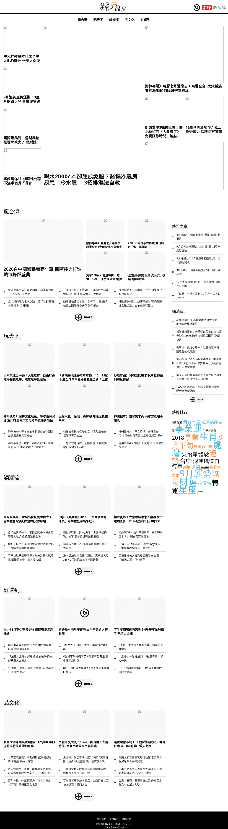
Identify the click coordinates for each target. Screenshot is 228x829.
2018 (178, 437)
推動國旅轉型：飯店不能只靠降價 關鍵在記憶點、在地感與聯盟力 (140, 303)
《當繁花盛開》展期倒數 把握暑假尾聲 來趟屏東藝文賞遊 (29, 759)
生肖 (208, 436)
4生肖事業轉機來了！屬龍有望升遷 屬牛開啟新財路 (85, 658)
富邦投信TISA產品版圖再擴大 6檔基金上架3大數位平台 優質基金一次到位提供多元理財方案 (198, 363)
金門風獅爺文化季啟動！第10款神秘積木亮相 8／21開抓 (31, 303)
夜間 (197, 446)
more (88, 317)
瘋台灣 (82, 20)
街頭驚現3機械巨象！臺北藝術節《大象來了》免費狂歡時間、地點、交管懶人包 (164, 134)
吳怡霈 (190, 454)
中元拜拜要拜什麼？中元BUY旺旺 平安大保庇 (22, 58)
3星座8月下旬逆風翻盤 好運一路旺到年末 (198, 272)
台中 (186, 460)
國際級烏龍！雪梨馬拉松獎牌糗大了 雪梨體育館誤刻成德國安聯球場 (22, 142)
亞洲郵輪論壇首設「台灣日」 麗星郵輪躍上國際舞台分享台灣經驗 (85, 303)
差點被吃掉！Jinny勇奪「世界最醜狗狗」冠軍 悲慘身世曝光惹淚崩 (85, 534)
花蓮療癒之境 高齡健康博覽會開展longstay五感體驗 (196, 322)
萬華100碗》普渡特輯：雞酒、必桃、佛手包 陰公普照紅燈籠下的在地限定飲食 (105, 279)
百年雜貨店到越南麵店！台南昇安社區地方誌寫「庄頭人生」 (86, 782)
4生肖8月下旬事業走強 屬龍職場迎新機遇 (28, 631)
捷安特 (205, 483)
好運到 (145, 20)
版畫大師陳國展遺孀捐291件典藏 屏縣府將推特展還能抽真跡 (29, 744)
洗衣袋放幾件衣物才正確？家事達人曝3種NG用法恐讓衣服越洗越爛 (86, 557)
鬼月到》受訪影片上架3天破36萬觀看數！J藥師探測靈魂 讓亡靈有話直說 (85, 759)
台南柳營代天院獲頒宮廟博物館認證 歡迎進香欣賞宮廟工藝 (84, 771)
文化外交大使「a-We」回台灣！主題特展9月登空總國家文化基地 (83, 744)
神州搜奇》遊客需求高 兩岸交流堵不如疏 (138, 418)
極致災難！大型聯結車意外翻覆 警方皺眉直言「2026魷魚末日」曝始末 (138, 519)
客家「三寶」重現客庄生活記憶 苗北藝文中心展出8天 (140, 782)
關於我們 (101, 819)
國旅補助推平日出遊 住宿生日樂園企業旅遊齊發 (140, 292)
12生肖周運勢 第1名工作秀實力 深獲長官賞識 (204, 129)
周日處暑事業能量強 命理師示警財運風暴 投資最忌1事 (29, 647)
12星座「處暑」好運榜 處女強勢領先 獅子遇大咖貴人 (30, 658)
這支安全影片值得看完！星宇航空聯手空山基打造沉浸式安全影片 (199, 377)
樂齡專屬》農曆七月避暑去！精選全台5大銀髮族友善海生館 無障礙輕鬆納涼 (183, 88)
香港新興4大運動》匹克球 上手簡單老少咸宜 (141, 445)
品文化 (129, 20)
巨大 (200, 492)
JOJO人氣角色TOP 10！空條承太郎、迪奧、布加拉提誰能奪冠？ (84, 519)
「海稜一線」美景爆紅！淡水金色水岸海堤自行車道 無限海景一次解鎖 (86, 292)
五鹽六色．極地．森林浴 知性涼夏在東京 (83, 418)
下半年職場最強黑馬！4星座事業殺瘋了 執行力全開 (139, 631)
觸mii (114, 6)
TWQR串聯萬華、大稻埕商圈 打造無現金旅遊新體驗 (197, 389)
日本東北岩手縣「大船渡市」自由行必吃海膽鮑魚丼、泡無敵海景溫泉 (29, 377)
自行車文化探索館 (201, 421)
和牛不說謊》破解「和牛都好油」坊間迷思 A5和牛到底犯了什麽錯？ (30, 445)
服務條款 (114, 819)
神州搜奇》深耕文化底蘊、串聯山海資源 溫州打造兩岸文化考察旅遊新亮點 (29, 418)
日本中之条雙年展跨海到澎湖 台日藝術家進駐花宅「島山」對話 (140, 771)
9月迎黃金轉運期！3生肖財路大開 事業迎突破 (22, 99)
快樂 (195, 466)
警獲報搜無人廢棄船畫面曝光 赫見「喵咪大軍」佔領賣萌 (139, 557)
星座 (188, 489)
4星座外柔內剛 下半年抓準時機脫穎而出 (85, 647)
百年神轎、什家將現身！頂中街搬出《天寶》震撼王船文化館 (29, 782)
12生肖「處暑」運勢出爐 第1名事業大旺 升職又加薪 (31, 670)
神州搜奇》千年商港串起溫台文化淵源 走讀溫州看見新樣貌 (30, 433)
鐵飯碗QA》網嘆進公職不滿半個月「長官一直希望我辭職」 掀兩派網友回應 (22, 185)
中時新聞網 (214, 7)
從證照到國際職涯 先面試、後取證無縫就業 (146, 277)
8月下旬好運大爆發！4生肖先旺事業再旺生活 (86, 670)
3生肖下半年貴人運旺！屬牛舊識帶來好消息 (141, 647)
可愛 (174, 422)
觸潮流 (114, 20)
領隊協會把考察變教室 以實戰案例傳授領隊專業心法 (85, 433)
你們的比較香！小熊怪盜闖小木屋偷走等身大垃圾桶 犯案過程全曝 (30, 534)
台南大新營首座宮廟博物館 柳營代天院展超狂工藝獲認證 (140, 759)
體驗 (203, 454)
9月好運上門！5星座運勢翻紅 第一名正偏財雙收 (198, 260)
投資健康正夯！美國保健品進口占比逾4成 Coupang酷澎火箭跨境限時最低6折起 (199, 335)
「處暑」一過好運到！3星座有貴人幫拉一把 (141, 658)
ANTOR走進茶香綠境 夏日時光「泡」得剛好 (146, 245)
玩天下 (98, 20)
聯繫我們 (126, 819)
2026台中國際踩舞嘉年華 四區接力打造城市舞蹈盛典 (43, 271)
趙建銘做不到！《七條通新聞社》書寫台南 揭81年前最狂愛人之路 (139, 744)
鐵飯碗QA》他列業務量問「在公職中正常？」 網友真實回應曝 (141, 534)
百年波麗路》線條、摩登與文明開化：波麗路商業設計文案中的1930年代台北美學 (30, 771)
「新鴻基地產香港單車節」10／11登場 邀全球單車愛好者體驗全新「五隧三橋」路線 (83, 379)
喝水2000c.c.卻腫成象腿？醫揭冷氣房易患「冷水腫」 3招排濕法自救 (90, 179)
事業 (192, 437)
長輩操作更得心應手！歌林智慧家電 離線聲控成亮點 (197, 349)
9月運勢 (196, 473)
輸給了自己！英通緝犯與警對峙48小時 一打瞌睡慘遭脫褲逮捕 (31, 546)
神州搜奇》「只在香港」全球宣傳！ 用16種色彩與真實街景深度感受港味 (140, 433)
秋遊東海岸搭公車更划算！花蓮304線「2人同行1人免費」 (30, 292)
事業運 (188, 428)
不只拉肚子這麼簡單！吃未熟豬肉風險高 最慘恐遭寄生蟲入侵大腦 (30, 557)
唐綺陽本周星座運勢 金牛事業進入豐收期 (83, 631)
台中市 (207, 446)
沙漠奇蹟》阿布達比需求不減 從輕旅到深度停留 (138, 377)
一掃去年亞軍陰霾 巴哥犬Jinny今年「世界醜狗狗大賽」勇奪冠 (139, 546)
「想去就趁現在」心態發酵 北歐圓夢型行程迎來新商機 (85, 445)
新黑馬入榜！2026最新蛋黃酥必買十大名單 (85, 546)
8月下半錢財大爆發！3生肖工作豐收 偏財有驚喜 (140, 670)
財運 (189, 481)
